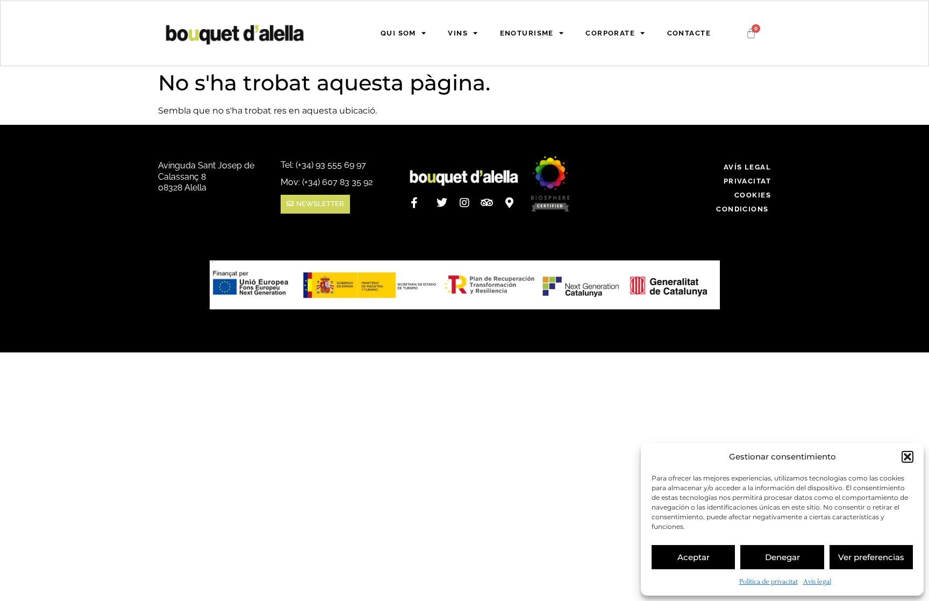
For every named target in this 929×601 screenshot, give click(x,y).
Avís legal (817, 582)
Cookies (752, 195)
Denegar (782, 557)
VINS (458, 33)
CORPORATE (610, 33)
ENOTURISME (527, 33)
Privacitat (747, 181)
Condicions (743, 209)
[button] (907, 456)
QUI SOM (398, 33)
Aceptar (693, 557)
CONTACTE (689, 33)
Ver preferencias (871, 557)
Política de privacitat (768, 582)
